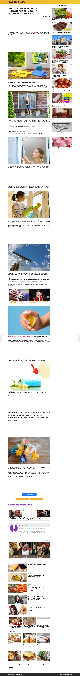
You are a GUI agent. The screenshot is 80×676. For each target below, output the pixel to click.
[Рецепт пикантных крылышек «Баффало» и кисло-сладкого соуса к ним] (62, 83)
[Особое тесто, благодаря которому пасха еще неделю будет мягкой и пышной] (14, 656)
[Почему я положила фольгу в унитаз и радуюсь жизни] (43, 638)
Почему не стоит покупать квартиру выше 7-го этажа (62, 47)
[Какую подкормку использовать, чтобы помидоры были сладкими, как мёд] (17, 588)
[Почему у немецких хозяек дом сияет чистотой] (62, 69)
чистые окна (33, 32)
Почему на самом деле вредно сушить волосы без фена (38, 608)
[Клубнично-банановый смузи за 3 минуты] (62, 142)
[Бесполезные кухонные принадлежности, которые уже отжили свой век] (62, 98)
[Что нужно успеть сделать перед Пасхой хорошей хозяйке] (43, 656)
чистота (29, 504)
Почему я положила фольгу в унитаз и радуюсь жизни (42, 646)
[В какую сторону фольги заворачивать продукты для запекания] (62, 127)
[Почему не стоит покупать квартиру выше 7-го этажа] (62, 40)
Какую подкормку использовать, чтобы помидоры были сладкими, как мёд (38, 588)
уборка (24, 504)
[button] (71, 2)
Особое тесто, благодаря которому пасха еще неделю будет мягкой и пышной (14, 665)
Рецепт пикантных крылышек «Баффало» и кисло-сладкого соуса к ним (61, 90)
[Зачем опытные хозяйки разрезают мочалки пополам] (17, 567)
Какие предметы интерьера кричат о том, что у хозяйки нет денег (61, 120)
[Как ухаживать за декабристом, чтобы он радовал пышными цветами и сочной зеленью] (62, 54)
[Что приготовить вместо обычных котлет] (62, 26)
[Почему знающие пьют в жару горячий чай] (17, 577)
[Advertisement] (29, 44)
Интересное (41, 2)
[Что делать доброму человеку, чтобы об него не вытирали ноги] (17, 599)
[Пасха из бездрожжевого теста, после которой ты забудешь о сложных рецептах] (29, 638)
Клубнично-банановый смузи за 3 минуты (61, 148)
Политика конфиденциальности (15, 674)
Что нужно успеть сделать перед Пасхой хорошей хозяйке (43, 664)
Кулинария (49, 2)
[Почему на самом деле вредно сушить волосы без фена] (17, 610)
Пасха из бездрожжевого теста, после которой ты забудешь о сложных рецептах (29, 647)
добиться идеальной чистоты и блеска (21, 336)
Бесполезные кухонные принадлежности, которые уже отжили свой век (60, 105)
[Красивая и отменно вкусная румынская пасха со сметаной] (29, 656)
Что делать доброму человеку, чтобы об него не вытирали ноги (38, 598)
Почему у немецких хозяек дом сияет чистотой (60, 76)
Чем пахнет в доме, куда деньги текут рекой (60, 19)
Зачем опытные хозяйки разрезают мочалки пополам (39, 565)
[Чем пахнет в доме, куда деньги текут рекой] (62, 13)
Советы (56, 2)
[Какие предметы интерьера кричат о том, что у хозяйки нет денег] (62, 113)
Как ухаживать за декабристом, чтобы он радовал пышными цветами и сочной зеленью (60, 61)
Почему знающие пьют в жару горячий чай (37, 576)
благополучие (12, 504)
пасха (19, 504)
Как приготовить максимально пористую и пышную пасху (14, 646)
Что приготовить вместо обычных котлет (61, 33)
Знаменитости (32, 2)
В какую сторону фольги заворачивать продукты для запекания (59, 134)
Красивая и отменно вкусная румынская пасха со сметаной (28, 664)
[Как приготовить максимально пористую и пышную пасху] (14, 638)
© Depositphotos (10, 79)
